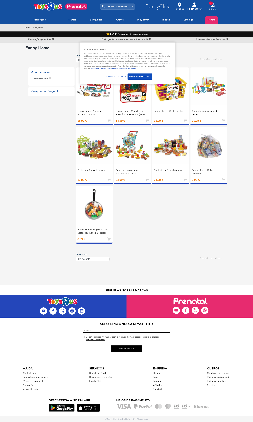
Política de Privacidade (95, 339)
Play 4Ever (143, 19)
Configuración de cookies (115, 76)
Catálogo (188, 19)
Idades (166, 19)
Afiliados (157, 385)
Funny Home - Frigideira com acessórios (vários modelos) (92, 231)
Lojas (156, 377)
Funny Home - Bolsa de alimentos (204, 172)
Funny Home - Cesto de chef (168, 111)
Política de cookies (216, 381)
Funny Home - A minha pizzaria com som (89, 112)
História (157, 373)
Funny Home (38, 27)
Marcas (72, 19)
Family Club (95, 381)
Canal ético (158, 389)
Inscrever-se (126, 348)
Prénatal (211, 19)
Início (27, 27)
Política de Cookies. (98, 68)
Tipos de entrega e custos (36, 377)
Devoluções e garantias (101, 377)
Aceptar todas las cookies (139, 76)
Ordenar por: (81, 254)
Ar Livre (120, 19)
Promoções (40, 19)
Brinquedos (96, 19)
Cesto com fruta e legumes (91, 170)
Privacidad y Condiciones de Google (121, 68)
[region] (127, 63)
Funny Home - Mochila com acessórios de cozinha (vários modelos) (131, 113)
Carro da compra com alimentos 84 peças (126, 172)
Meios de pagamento (33, 381)
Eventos (211, 385)
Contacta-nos (30, 373)
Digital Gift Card (97, 373)
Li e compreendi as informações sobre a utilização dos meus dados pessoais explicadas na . (122, 338)
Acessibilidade (30, 389)
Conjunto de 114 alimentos (168, 170)
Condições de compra (218, 373)
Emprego (157, 381)
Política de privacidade (218, 377)
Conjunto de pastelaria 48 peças (205, 112)
